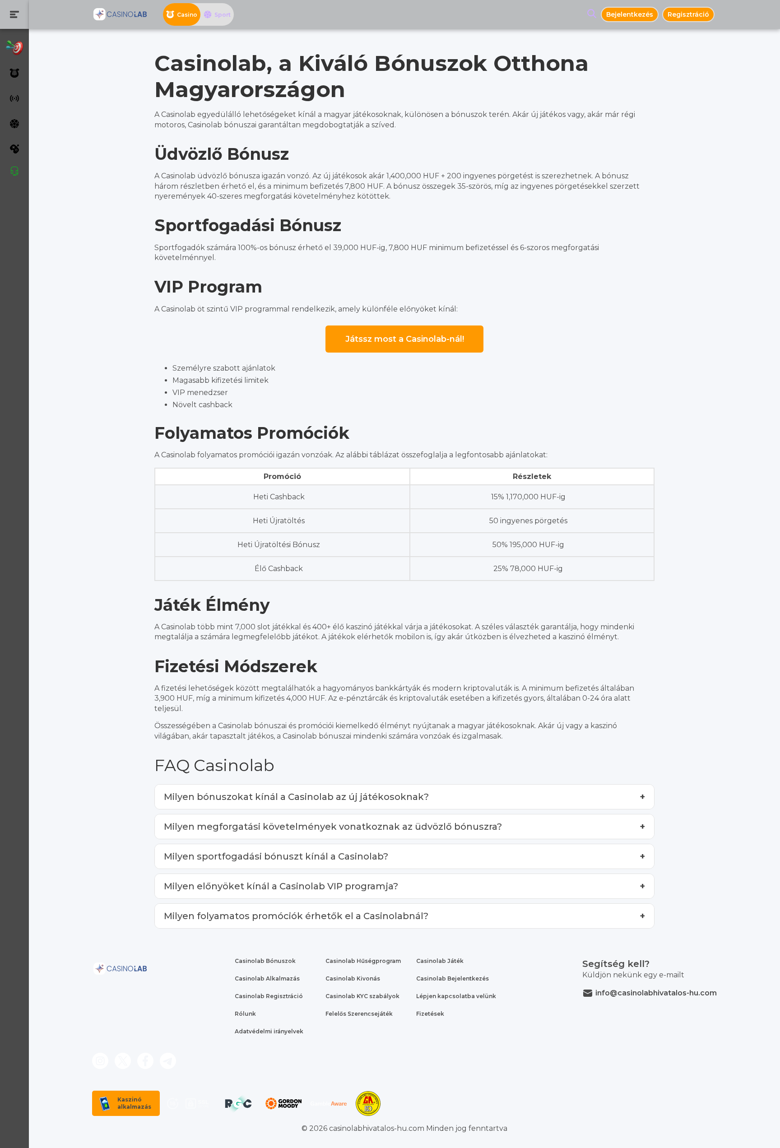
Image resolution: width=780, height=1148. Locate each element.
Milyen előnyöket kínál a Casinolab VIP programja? (281, 886)
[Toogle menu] (14, 14)
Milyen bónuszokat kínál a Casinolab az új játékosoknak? (296, 796)
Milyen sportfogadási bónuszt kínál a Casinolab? (276, 856)
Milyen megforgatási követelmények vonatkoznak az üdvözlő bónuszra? (333, 826)
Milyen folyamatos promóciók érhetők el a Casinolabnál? (296, 916)
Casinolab (178, 176)
